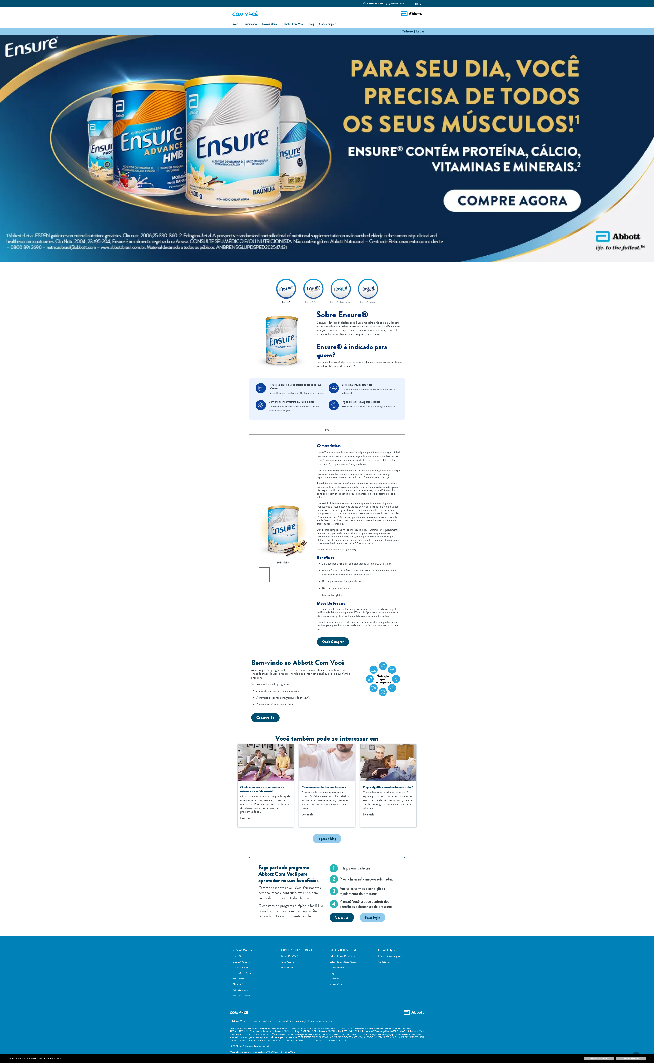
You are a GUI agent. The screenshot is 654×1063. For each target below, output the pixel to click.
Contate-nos (384, 962)
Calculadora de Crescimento (343, 956)
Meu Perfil (334, 978)
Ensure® (236, 956)
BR (416, 3)
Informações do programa (390, 956)
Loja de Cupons (288, 967)
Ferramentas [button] (250, 24)
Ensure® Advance (241, 962)
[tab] (327, 431)
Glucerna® (237, 984)
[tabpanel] (327, 540)
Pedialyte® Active (241, 995)
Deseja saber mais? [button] (631, 1058)
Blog (332, 973)
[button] (397, 3)
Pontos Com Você (289, 956)
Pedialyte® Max (240, 990)
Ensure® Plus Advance (243, 973)
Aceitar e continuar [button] (599, 1058)
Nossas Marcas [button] (270, 24)
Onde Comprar (337, 967)
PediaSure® (238, 978)
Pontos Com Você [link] (293, 24)
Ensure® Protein (240, 967)
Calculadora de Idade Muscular (344, 962)
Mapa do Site (336, 984)
